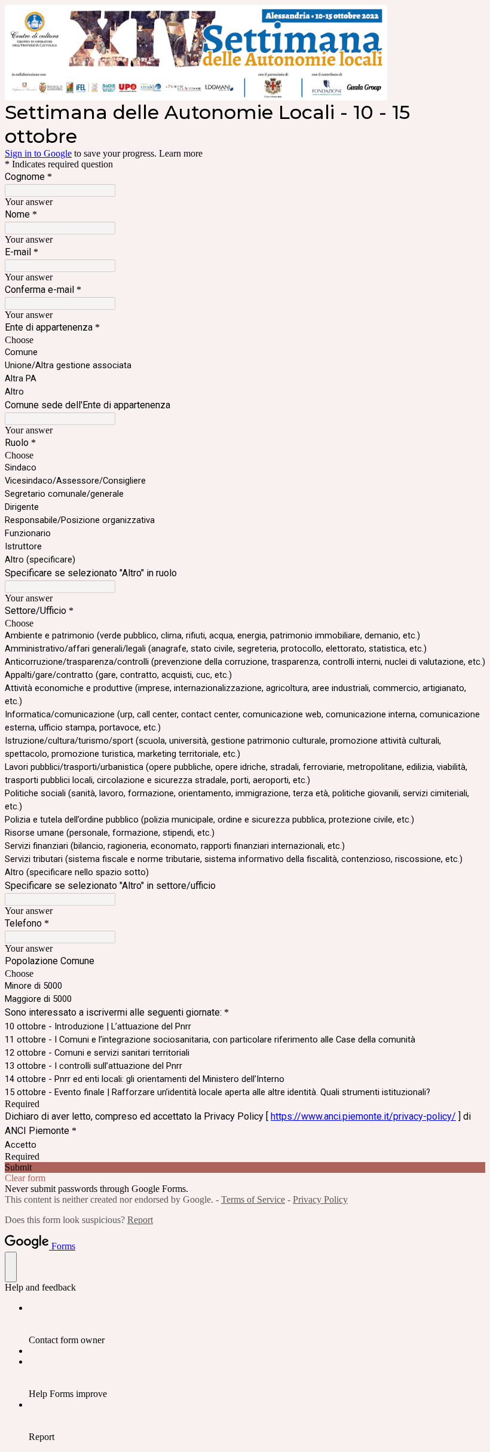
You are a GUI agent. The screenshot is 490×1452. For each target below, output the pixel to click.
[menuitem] (257, 1324)
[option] (245, 340)
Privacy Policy (320, 1199)
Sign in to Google (38, 153)
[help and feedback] (11, 1267)
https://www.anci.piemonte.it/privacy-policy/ (363, 1116)
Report (140, 1220)
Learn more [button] (181, 153)
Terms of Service (253, 1199)
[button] (245, 1167)
